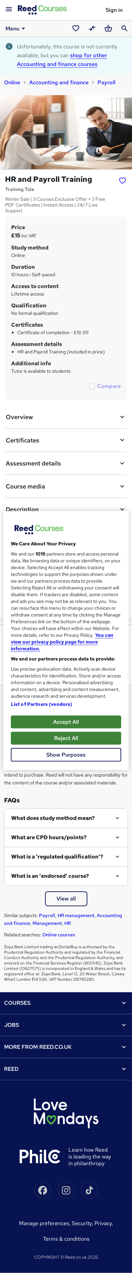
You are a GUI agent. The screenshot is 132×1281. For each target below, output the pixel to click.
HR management (76, 915)
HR (67, 923)
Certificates (22, 440)
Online (12, 82)
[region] (66, 640)
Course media (25, 486)
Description (22, 509)
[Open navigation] (9, 9)
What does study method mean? (53, 818)
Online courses (58, 935)
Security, (83, 1223)
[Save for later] (122, 180)
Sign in (114, 10)
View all (66, 898)
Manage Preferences (44, 1223)
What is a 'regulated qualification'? (57, 856)
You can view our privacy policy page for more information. (62, 642)
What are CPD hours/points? (49, 837)
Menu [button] (12, 28)
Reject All (66, 738)
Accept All (66, 721)
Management (47, 923)
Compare (109, 386)
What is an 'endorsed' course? (50, 876)
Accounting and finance (59, 82)
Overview (19, 417)
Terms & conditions (66, 1238)
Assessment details (33, 463)
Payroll (106, 82)
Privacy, (103, 1223)
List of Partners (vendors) (41, 704)
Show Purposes (66, 754)
